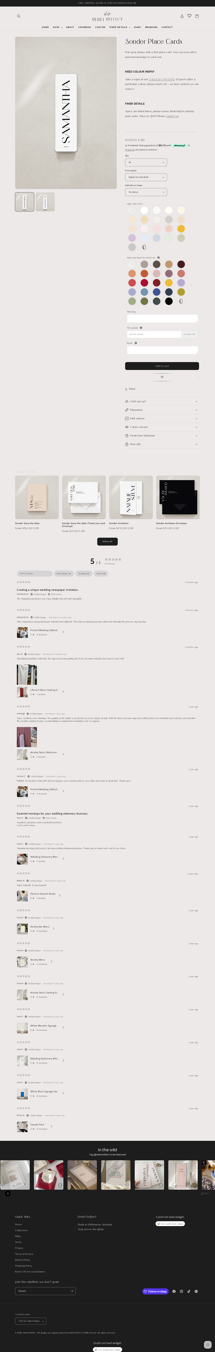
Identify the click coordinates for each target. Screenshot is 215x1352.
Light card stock (135, 204)
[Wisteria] (132, 238)
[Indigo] (157, 292)
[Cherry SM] (144, 283)
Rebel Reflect (29, 1333)
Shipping (129, 150)
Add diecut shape (133, 185)
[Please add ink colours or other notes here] (136, 343)
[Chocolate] (157, 264)
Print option (131, 170)
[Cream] (181, 210)
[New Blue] (144, 292)
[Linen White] (157, 210)
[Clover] (144, 301)
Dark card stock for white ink (162, 257)
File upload (162, 327)
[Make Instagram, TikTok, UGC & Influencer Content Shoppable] (205, 1194)
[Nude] (144, 228)
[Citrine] (181, 228)
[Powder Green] (169, 238)
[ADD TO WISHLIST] (162, 377)
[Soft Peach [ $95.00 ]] (132, 228)
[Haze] (132, 247)
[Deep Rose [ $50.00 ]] (169, 273)
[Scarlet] (157, 283)
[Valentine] (132, 283)
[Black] (169, 301)
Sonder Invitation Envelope (171, 523)
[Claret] (181, 264)
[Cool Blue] (157, 238)
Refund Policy (22, 1260)
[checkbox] (101, 574)
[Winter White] (144, 210)
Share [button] (132, 389)
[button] (19, 16)
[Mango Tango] (132, 273)
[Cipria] (169, 228)
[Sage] (132, 301)
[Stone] (169, 219)
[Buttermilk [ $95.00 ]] (144, 219)
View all (107, 541)
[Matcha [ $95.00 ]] (181, 238)
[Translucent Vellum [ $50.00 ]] (132, 210)
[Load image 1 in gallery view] (24, 201)
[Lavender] (181, 283)
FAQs (18, 1236)
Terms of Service (24, 1254)
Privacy (19, 1248)
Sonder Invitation (118, 523)
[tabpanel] (107, 852)
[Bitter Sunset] (144, 273)
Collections (21, 1230)
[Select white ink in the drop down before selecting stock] (158, 257)
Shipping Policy (23, 1266)
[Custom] (144, 247)
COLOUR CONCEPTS (162, 79)
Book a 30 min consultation (30, 1271)
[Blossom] (157, 228)
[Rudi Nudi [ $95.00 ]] (181, 219)
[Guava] (181, 273)
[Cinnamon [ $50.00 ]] (169, 264)
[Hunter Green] (157, 301)
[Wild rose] (157, 273)
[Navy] (169, 292)
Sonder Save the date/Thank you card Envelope (83, 524)
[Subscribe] (71, 1291)
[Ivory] (169, 210)
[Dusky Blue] (132, 292)
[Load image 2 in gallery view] (45, 201)
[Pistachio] (181, 292)
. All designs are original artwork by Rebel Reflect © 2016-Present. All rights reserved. (75, 1333)
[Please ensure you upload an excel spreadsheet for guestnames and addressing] (141, 328)
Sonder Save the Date (27, 523)
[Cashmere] (144, 264)
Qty (127, 155)
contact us (172, 116)
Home (18, 1224)
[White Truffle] (132, 219)
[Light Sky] (144, 238)
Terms (18, 1242)
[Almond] (157, 219)
